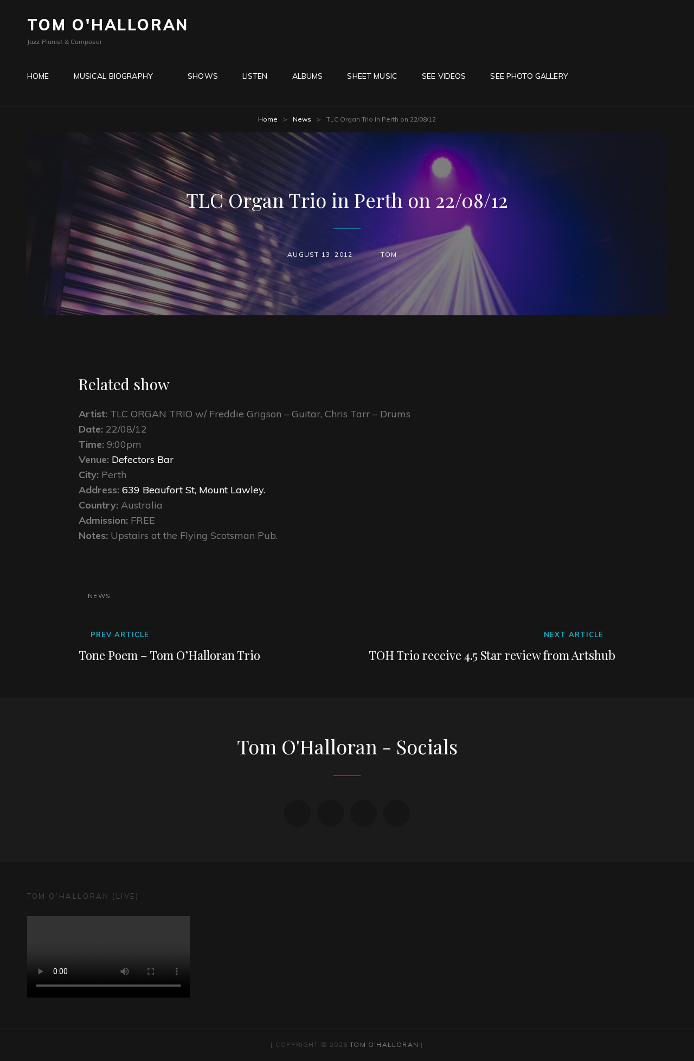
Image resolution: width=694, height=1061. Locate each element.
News (302, 119)
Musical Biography (113, 76)
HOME (38, 76)
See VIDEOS (444, 76)
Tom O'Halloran (108, 24)
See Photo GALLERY (529, 76)
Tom (389, 254)
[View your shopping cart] (596, 76)
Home (268, 119)
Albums (307, 76)
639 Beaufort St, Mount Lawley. (193, 490)
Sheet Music (372, 76)
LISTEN (255, 76)
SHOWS (203, 76)
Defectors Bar (143, 459)
